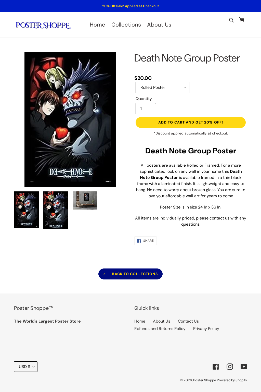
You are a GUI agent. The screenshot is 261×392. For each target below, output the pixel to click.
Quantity (144, 98)
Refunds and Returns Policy (160, 328)
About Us (161, 321)
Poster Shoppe (204, 380)
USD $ (24, 366)
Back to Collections (134, 274)
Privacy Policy (206, 328)
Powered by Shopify (232, 380)
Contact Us (188, 321)
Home (139, 321)
